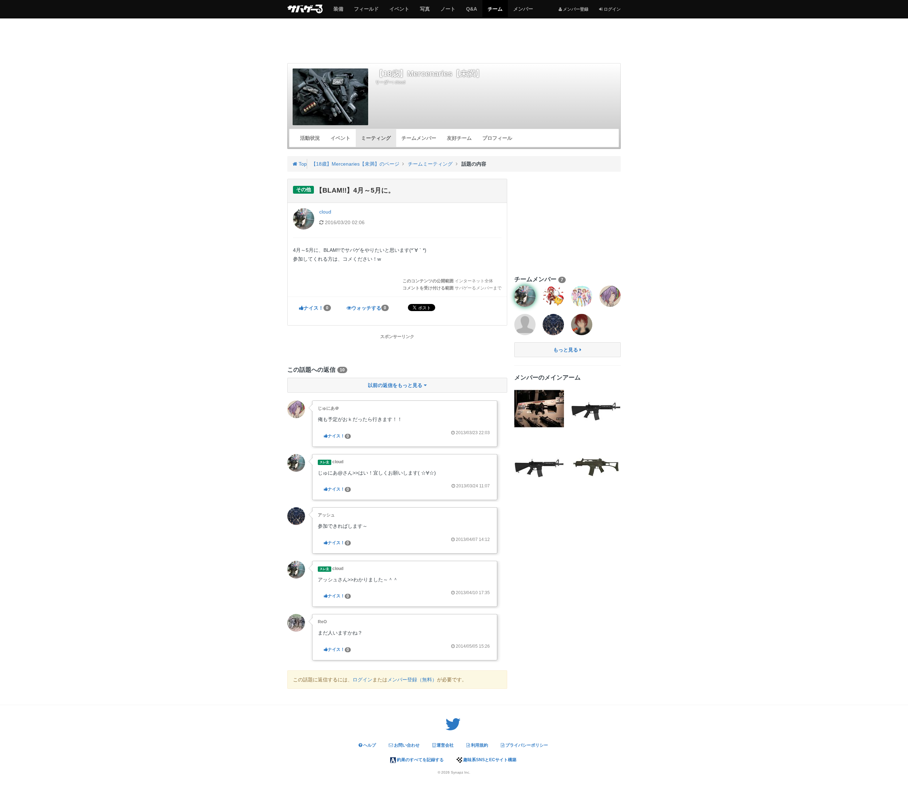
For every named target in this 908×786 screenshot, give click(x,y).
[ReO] (296, 622)
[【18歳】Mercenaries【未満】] (330, 96)
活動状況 (310, 138)
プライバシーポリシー (526, 745)
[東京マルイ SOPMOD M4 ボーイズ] (539, 408)
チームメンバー (419, 138)
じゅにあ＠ (328, 408)
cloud (400, 82)
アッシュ (326, 515)
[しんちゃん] (525, 324)
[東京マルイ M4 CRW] (596, 408)
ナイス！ (316, 308)
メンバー (523, 12)
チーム (495, 12)
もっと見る (566, 350)
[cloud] (296, 462)
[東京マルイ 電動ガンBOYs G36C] (596, 465)
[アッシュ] (296, 516)
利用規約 (479, 745)
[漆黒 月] (581, 324)
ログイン (362, 679)
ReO (322, 621)
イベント (399, 12)
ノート (447, 12)
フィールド (366, 12)
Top (302, 164)
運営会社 (445, 745)
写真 (425, 12)
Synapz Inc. (460, 772)
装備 (338, 12)
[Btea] (553, 296)
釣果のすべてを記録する (420, 759)
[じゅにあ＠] (296, 409)
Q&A (471, 12)
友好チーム (459, 138)
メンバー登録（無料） (412, 679)
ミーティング (376, 138)
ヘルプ (369, 745)
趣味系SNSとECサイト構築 (489, 759)
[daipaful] (581, 296)
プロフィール (497, 138)
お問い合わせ (406, 745)
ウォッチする (368, 308)
